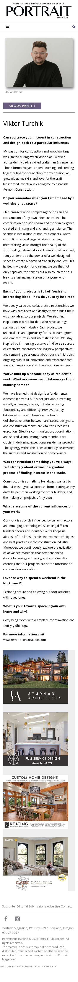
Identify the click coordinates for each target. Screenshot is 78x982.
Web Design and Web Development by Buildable (28, 966)
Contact (66, 906)
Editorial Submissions (31, 906)
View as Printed (22, 106)
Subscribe (9, 906)
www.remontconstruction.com (24, 640)
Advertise (53, 906)
